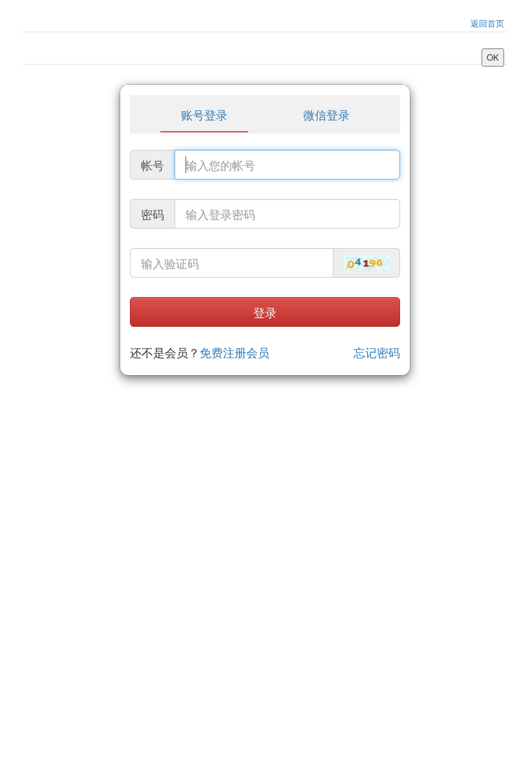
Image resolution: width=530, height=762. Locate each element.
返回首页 (487, 23)
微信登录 (326, 114)
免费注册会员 (235, 352)
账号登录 (204, 114)
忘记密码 (377, 352)
